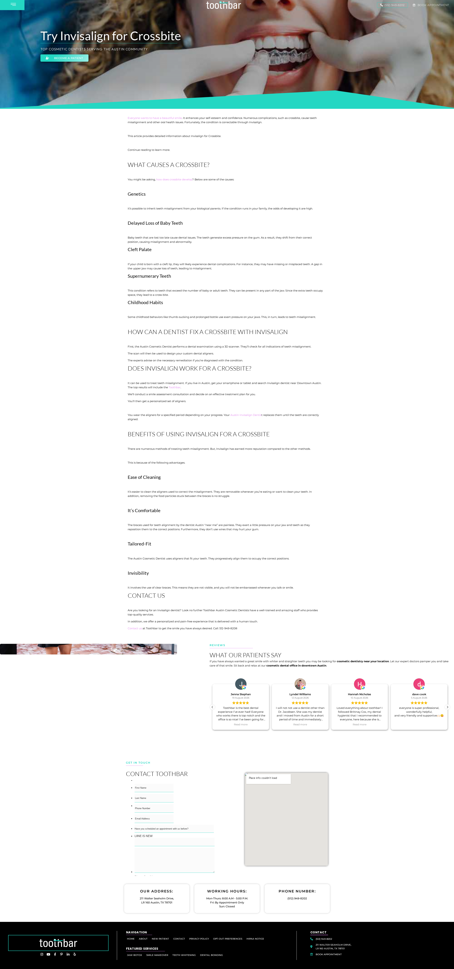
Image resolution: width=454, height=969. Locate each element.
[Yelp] (74, 954)
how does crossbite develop (174, 179)
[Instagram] (41, 954)
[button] (447, 707)
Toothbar (174, 387)
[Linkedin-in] (68, 954)
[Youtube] (48, 954)
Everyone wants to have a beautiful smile (155, 118)
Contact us (135, 628)
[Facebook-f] (55, 954)
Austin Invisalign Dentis (245, 415)
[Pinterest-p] (61, 954)
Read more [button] (241, 724)
